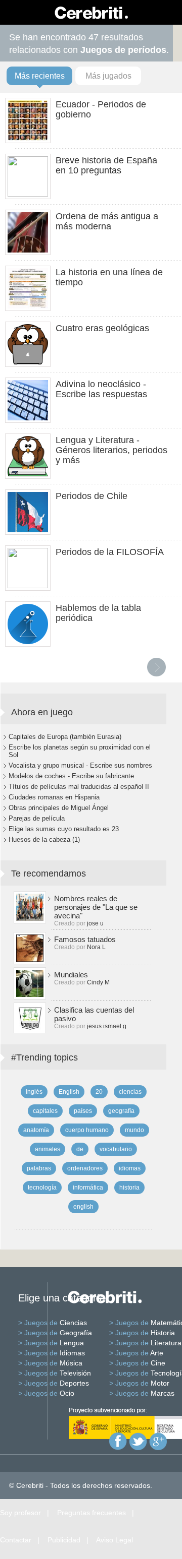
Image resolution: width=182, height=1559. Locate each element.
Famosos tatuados (85, 939)
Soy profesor (20, 1513)
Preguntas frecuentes (91, 1513)
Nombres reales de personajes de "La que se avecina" (96, 907)
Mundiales (71, 974)
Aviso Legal (114, 1540)
